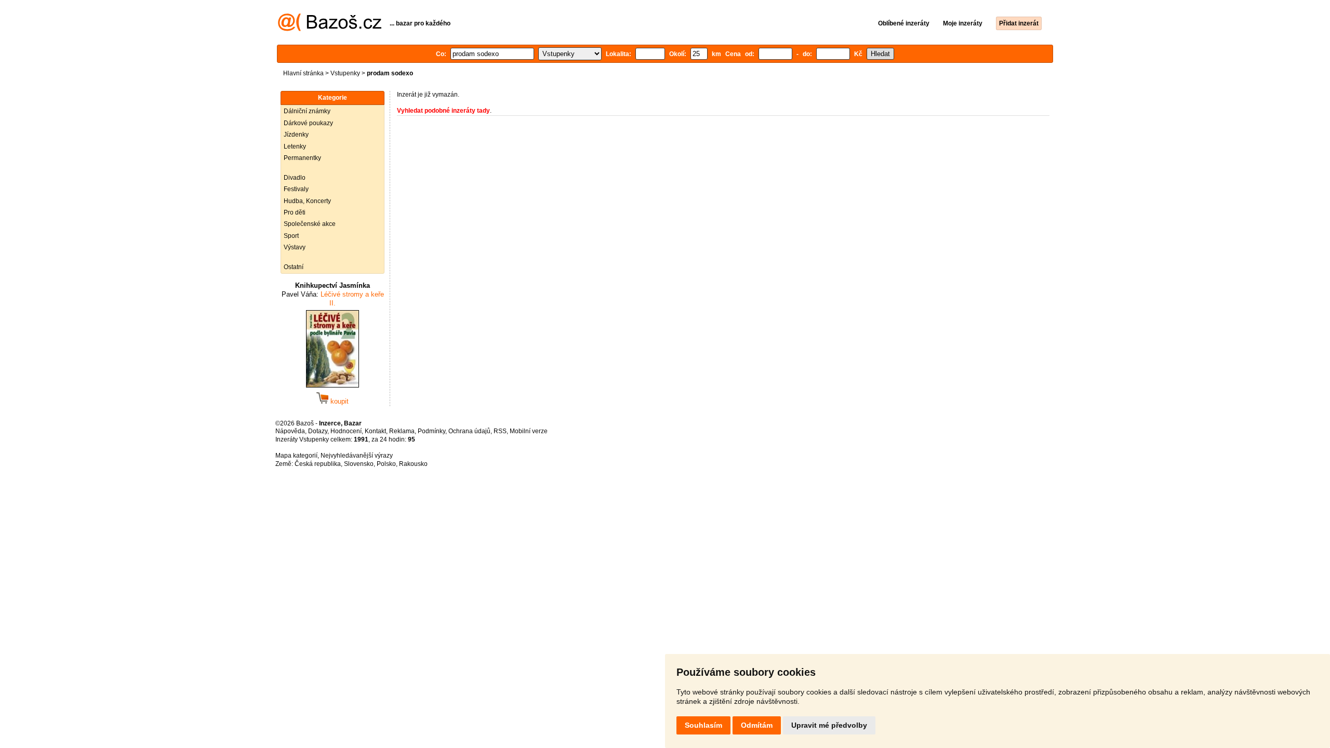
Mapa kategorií (296, 455)
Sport (291, 235)
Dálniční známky (307, 111)
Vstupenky (345, 73)
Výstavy (294, 247)
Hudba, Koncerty (307, 201)
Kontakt (375, 431)
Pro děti (294, 212)
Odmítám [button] (757, 725)
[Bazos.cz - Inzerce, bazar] (329, 29)
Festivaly (296, 189)
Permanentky (302, 158)
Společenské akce (310, 224)
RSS (500, 431)
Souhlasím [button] (703, 725)
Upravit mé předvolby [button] (829, 725)
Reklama (402, 431)
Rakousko (413, 464)
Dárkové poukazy (308, 123)
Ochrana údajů (469, 431)
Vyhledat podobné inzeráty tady (443, 110)
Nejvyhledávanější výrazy (357, 455)
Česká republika (318, 464)
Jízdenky (296, 134)
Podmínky (431, 431)
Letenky (295, 146)
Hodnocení (346, 431)
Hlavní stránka (303, 73)
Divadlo (294, 177)
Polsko (386, 464)
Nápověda (290, 431)
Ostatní (293, 267)
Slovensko (359, 464)
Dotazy (317, 431)
